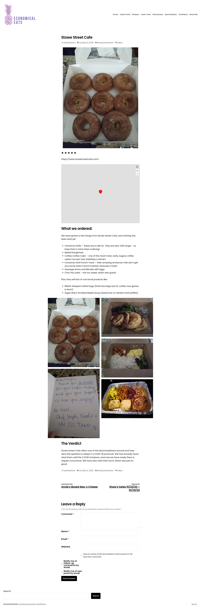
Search (7, 591)
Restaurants (158, 14)
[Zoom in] (137, 170)
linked (119, 42)
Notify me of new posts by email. (73, 572)
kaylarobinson (69, 42)
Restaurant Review (105, 42)
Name (65, 531)
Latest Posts (125, 14)
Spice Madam (171, 14)
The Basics (183, 14)
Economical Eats (10, 604)
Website (65, 546)
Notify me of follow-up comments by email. (71, 564)
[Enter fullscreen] (137, 166)
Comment (67, 514)
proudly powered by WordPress (32, 604)
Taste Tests (146, 14)
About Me (193, 14)
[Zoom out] (137, 173)
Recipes (135, 14)
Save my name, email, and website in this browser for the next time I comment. (108, 555)
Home (115, 14)
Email (65, 539)
